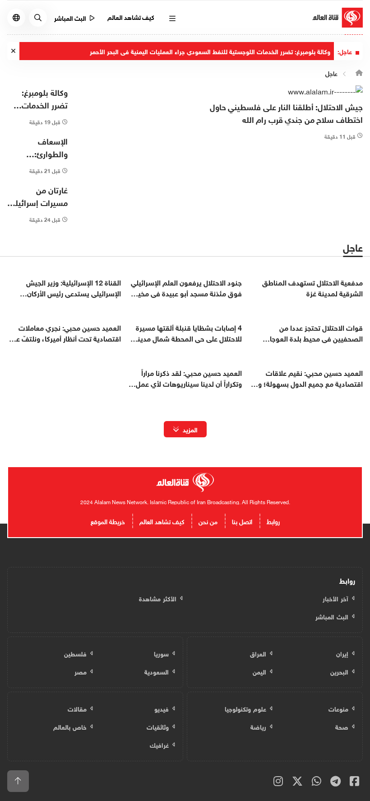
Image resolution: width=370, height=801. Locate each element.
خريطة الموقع (108, 520)
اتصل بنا (242, 520)
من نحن (208, 520)
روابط (273, 520)
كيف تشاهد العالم (131, 16)
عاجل (331, 72)
